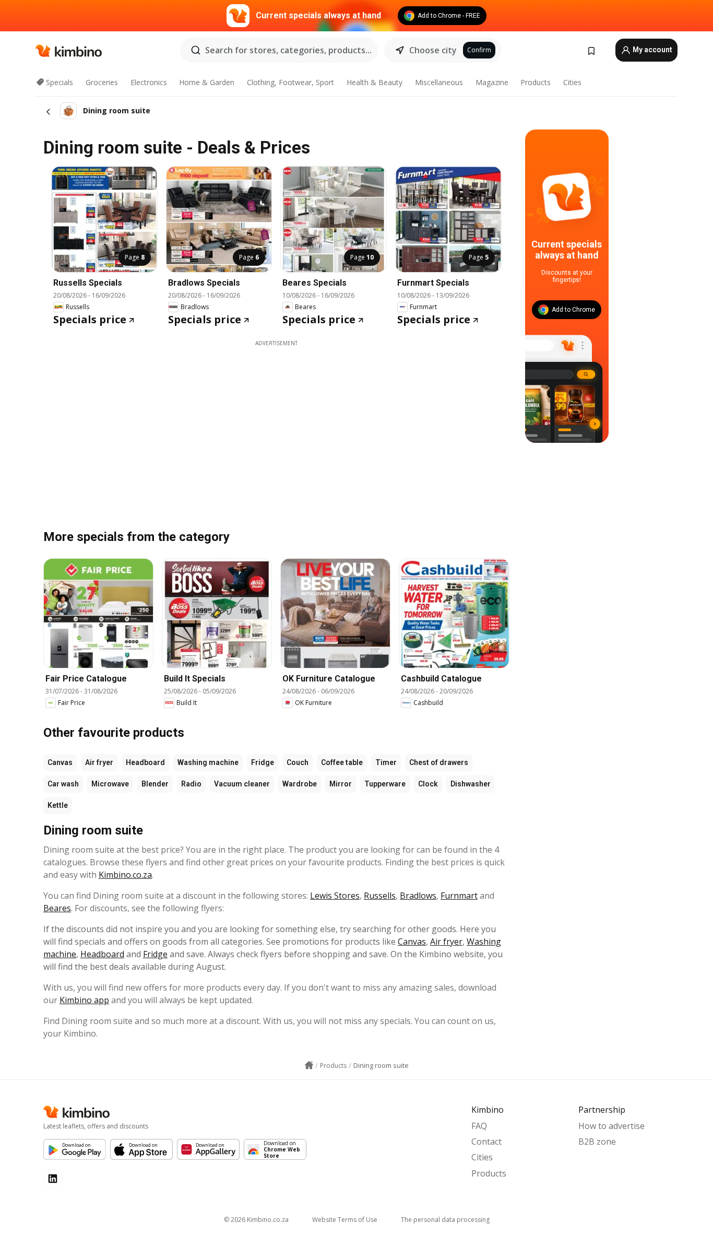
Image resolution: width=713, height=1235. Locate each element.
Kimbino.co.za (125, 874)
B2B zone (597, 1141)
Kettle (57, 805)
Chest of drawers (438, 762)
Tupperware (385, 784)
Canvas (60, 762)
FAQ (479, 1126)
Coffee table (342, 762)
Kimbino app (84, 1000)
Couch (297, 762)
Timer (386, 762)
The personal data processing (445, 1219)
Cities (572, 82)
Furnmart (459, 895)
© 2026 (256, 1219)
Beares (57, 908)
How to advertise (611, 1126)
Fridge (262, 762)
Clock (428, 784)
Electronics (148, 82)
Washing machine (208, 762)
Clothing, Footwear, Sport (290, 82)
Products (535, 82)
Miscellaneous (439, 82)
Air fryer (99, 762)
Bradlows (418, 895)
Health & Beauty (374, 82)
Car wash (63, 784)
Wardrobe (299, 784)
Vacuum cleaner (242, 784)
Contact (486, 1141)
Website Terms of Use (344, 1219)
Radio (191, 784)
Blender (155, 784)
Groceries (102, 82)
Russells (380, 895)
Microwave (110, 784)
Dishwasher (470, 784)
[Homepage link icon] (309, 1065)
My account (651, 49)
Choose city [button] (433, 50)
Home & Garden (206, 82)
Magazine (492, 82)
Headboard (145, 762)
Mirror (340, 784)
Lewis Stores (335, 895)
